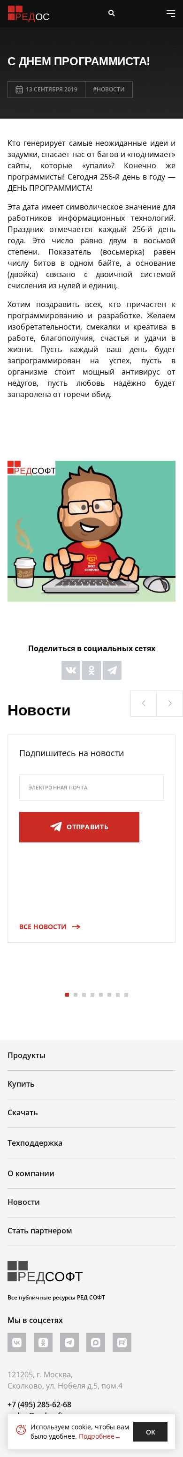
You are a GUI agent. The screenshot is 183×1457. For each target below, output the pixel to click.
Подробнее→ (100, 1436)
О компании (31, 1173)
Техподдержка (35, 1143)
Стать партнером (40, 1230)
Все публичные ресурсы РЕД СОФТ (56, 1297)
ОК (150, 1431)
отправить (87, 826)
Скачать (23, 1112)
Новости (24, 1202)
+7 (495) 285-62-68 (39, 1404)
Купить (21, 1084)
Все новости (43, 926)
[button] (143, 704)
